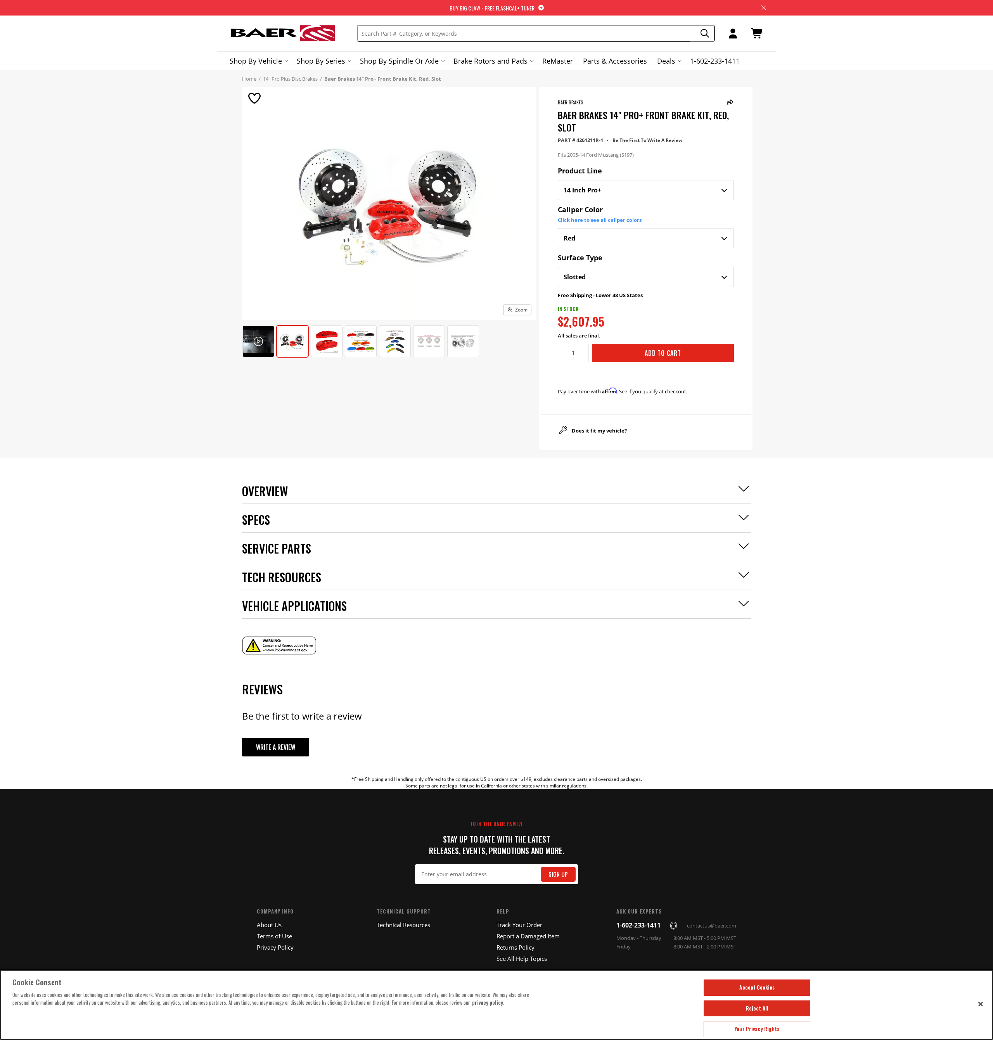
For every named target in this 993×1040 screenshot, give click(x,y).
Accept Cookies (757, 987)
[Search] (702, 33)
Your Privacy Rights (757, 1029)
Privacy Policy (275, 947)
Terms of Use (274, 936)
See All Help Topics (521, 958)
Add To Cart (663, 353)
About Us (269, 925)
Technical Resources (403, 925)
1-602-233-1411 (715, 61)
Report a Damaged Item (528, 936)
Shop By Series (321, 61)
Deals (666, 61)
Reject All (757, 1008)
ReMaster (557, 61)
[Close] (980, 1003)
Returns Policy (515, 947)
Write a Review (275, 747)
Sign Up (558, 874)
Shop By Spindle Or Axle (399, 61)
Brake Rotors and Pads (490, 61)
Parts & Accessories (615, 61)
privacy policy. (488, 1002)
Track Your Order (519, 925)
